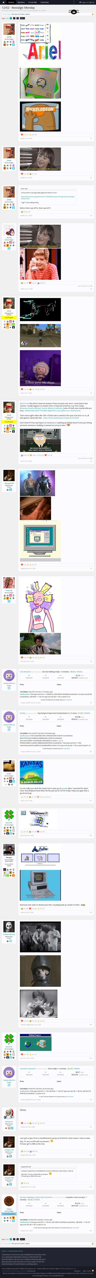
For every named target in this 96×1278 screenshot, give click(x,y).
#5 (91, 393)
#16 (91, 1099)
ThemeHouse (31, 1271)
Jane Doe (9, 823)
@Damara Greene (27, 408)
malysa (9, 1209)
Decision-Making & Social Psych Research (36, 1197)
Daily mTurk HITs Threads (18, 10)
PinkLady (9, 590)
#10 (91, 751)
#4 (91, 289)
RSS (93, 1270)
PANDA (79, 671)
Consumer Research (27, 1068)
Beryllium (77, 1271)
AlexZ (9, 311)
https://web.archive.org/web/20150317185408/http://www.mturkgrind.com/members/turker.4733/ (48, 198)
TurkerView (68, 700)
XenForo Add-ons (42, 1268)
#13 (91, 912)
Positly (22, 713)
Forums (11, 2)
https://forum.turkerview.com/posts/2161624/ (61, 418)
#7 (91, 568)
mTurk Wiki (32, 2)
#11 (91, 800)
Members (21, 2)
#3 (91, 215)
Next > (22, 18)
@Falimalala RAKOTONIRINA (36, 410)
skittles (9, 238)
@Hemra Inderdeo (55, 408)
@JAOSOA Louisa (54, 410)
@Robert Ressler (40, 408)
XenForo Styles (54, 1268)
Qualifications (24, 694)
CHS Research (25, 671)
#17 (91, 1127)
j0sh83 (36, 10)
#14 (91, 1025)
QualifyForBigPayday (9, 934)
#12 (91, 835)
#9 (91, 703)
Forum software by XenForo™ (19, 1268)
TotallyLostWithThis (9, 683)
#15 (91, 1058)
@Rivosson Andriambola (71, 410)
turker (9, 774)
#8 (91, 661)
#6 (91, 461)
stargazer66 (9, 483)
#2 (91, 177)
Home (3, 2)
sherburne (9, 1122)
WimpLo (23, 912)
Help (84, 1271)
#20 (91, 1231)
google (64, 788)
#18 (91, 1155)
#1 (91, 138)
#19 (91, 1187)
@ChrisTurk (24, 403)
